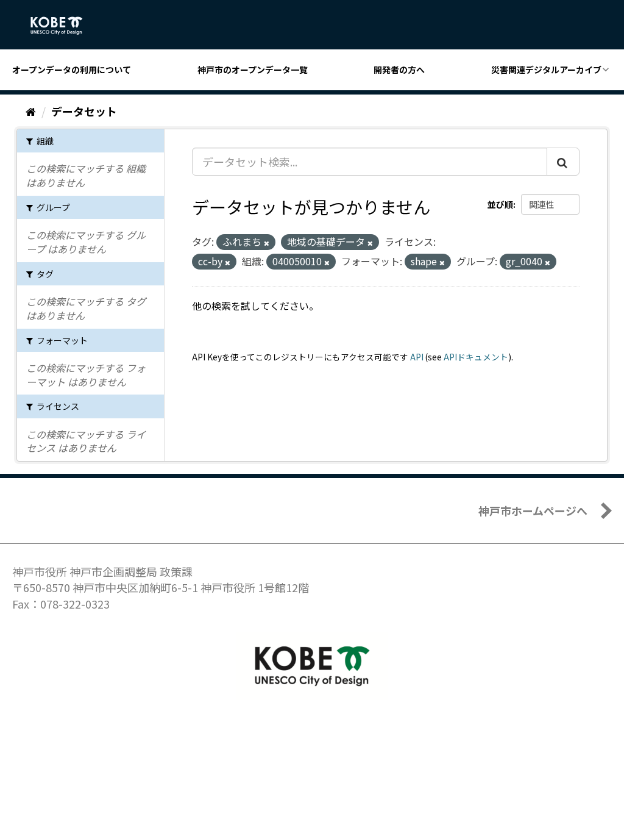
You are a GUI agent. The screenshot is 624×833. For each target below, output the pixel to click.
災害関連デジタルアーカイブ (546, 69)
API (417, 357)
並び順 (500, 204)
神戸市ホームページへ (532, 510)
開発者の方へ (399, 69)
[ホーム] (31, 111)
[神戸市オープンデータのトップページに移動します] (63, 25)
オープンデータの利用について (71, 69)
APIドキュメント (476, 357)
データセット (84, 111)
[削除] (266, 243)
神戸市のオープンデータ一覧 (252, 69)
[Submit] (563, 162)
